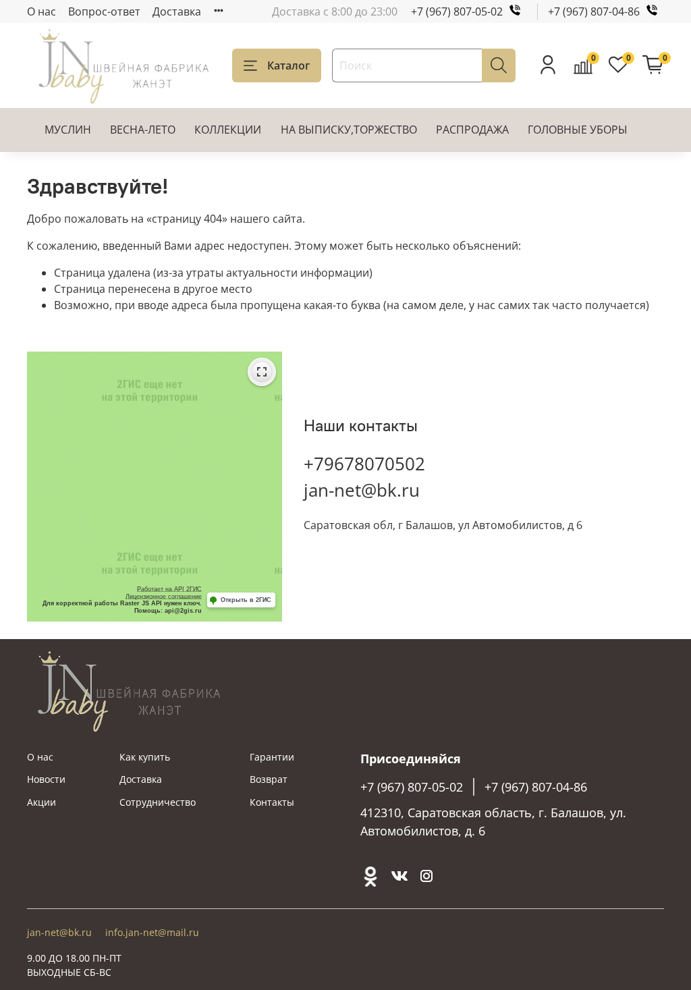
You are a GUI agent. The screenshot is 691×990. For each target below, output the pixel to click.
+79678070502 (364, 463)
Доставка (177, 11)
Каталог (288, 65)
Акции (41, 802)
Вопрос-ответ (104, 11)
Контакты (272, 802)
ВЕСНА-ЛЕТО (142, 129)
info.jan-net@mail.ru (152, 932)
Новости (46, 779)
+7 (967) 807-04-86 (594, 11)
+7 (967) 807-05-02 (457, 11)
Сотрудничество (157, 802)
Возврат (268, 779)
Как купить (144, 756)
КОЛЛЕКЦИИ (227, 129)
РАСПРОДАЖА (472, 129)
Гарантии (272, 756)
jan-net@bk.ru (362, 490)
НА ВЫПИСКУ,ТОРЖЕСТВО (349, 129)
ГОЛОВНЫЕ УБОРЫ (578, 129)
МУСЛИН (68, 129)
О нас (41, 11)
